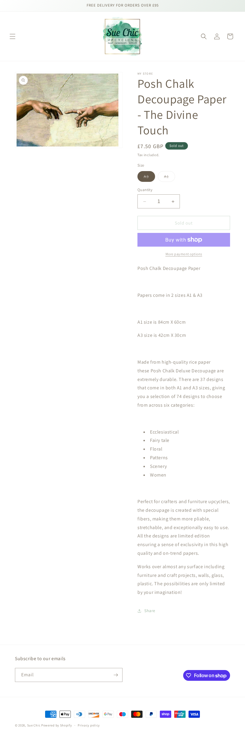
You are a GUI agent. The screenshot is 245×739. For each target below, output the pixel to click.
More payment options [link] (184, 254)
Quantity (144, 189)
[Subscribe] (115, 675)
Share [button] (149, 610)
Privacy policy (89, 725)
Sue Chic (34, 725)
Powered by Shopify (56, 725)
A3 (149, 177)
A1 (169, 177)
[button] (12, 36)
